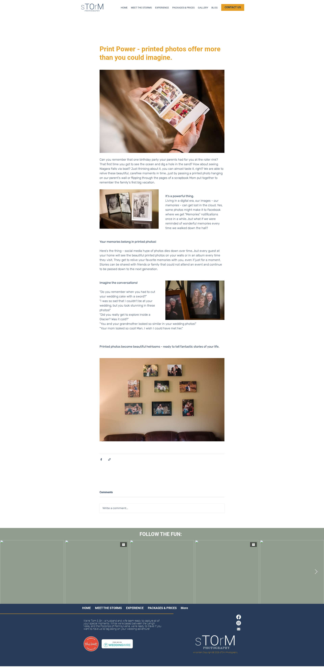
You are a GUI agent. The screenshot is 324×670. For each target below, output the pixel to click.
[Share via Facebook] (101, 459)
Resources (110, 21)
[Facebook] (238, 617)
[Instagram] (238, 623)
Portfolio (131, 21)
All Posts (89, 21)
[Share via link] (109, 459)
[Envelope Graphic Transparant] (238, 629)
